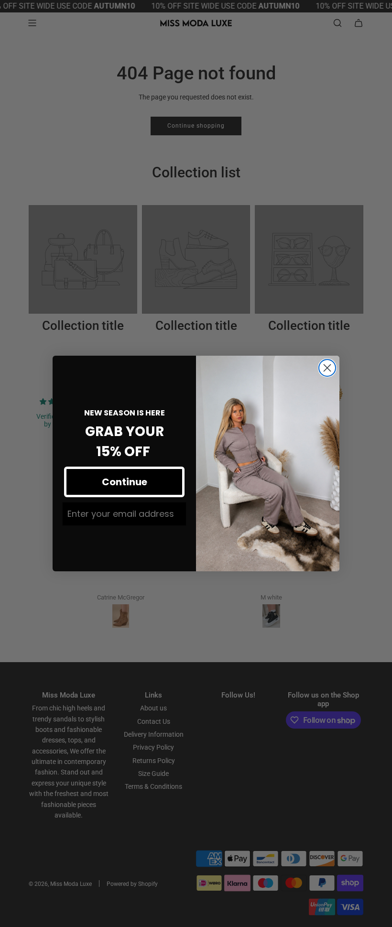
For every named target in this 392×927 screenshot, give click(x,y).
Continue (124, 482)
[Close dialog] (327, 368)
